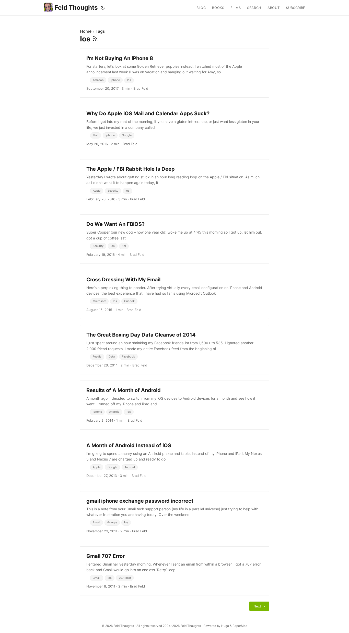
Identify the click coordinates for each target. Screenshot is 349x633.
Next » (259, 606)
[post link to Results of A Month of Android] (174, 405)
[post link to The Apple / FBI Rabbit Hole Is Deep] (174, 183)
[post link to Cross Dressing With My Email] (174, 294)
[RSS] (95, 38)
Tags (100, 31)
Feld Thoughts (76, 7)
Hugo (225, 626)
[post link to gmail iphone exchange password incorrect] (174, 515)
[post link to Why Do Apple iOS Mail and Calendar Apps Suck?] (174, 128)
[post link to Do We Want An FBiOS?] (174, 239)
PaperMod (239, 626)
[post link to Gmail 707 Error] (174, 571)
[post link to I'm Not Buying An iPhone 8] (174, 73)
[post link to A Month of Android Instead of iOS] (174, 460)
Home (85, 31)
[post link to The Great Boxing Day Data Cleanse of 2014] (174, 349)
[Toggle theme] (103, 7)
